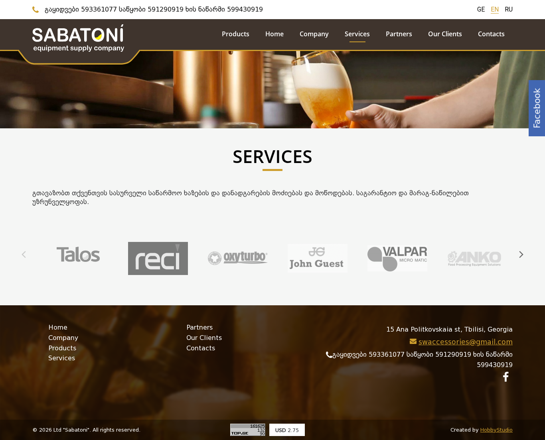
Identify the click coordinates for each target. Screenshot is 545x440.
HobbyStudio (496, 430)
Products (62, 348)
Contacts (200, 348)
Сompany (63, 338)
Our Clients (204, 338)
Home (57, 327)
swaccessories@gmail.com (466, 342)
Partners (199, 327)
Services (61, 358)
